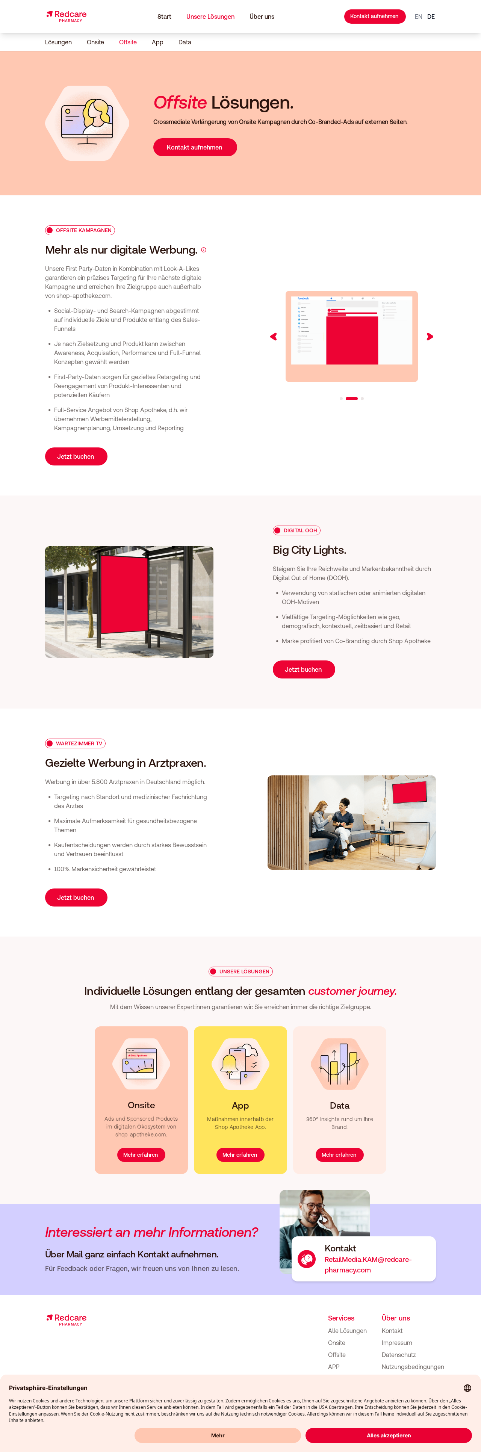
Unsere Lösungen (210, 16)
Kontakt (392, 1330)
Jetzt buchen (75, 456)
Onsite (95, 42)
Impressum (397, 1342)
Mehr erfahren (140, 1155)
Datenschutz (399, 1354)
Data (184, 42)
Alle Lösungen (347, 1330)
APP (334, 1366)
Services (341, 1318)
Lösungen (58, 42)
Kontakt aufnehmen (374, 16)
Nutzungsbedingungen (413, 1366)
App (157, 42)
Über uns (262, 16)
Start (164, 16)
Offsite (128, 42)
